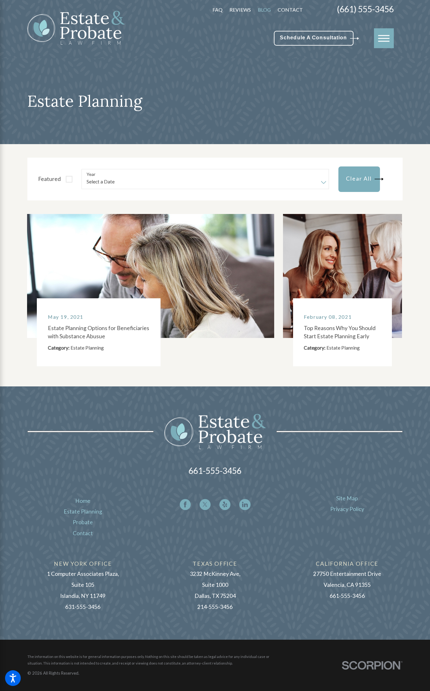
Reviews (240, 10)
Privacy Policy (347, 509)
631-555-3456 (82, 607)
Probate (83, 522)
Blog (264, 10)
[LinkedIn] (244, 504)
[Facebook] (185, 504)
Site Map (347, 498)
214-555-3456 (215, 607)
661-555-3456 (215, 471)
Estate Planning (83, 511)
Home (82, 500)
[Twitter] (205, 504)
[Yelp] (224, 504)
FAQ (217, 10)
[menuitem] (83, 501)
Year (91, 174)
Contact (290, 10)
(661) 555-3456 (365, 9)
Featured (49, 179)
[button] (13, 678)
